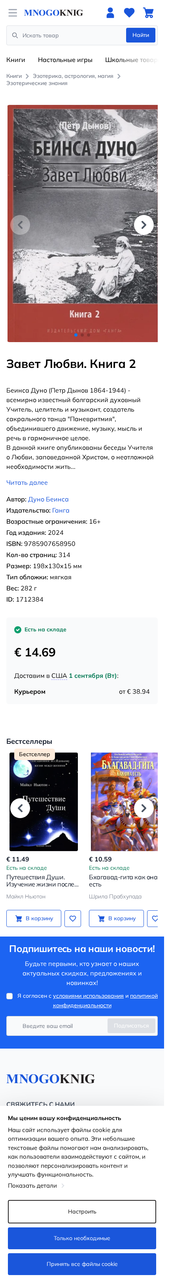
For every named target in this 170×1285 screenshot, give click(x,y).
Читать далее (27, 474)
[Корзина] (148, 12)
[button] (144, 220)
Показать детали (32, 1185)
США (59, 667)
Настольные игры (65, 60)
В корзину (38, 909)
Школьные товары (133, 60)
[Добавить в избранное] (70, 909)
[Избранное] (129, 12)
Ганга (61, 501)
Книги (15, 60)
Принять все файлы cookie (82, 1264)
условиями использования (88, 987)
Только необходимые (82, 1238)
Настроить (82, 1211)
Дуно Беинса (48, 490)
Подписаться (131, 1016)
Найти (140, 35)
